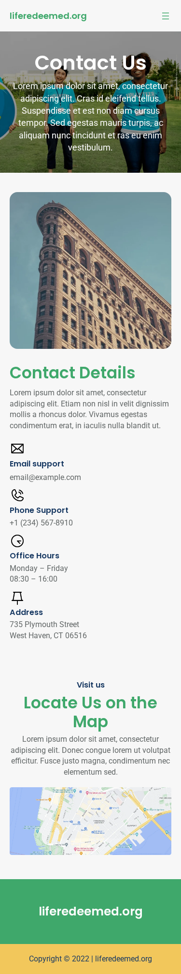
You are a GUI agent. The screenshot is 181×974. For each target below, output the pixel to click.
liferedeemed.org (48, 16)
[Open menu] (165, 16)
